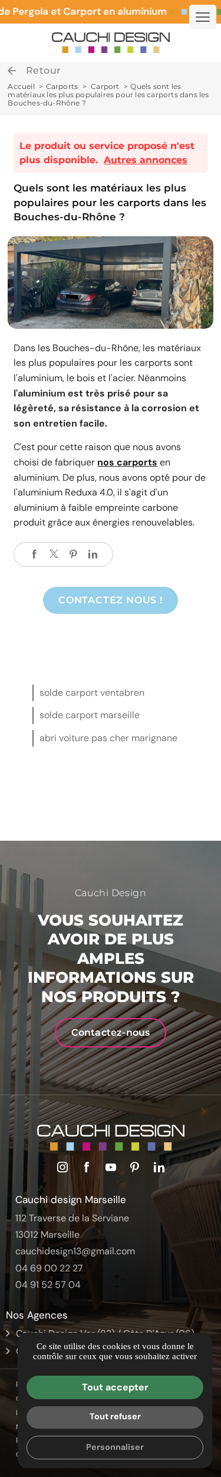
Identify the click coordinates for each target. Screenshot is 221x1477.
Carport (106, 86)
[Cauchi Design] (111, 42)
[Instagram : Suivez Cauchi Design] (62, 1167)
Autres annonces (145, 160)
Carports (62, 86)
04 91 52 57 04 (48, 1284)
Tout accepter (115, 1387)
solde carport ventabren (91, 692)
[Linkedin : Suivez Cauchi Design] (159, 1167)
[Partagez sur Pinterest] (73, 554)
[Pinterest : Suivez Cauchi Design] (135, 1167)
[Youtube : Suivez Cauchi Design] (111, 1167)
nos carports (127, 462)
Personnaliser (115, 1447)
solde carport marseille (89, 715)
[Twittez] (53, 554)
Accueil (21, 86)
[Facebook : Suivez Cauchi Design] (86, 1167)
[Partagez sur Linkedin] (92, 554)
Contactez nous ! (110, 600)
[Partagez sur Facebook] (34, 554)
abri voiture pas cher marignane (108, 738)
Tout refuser (115, 1416)
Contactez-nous (110, 1032)
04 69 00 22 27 (49, 1268)
